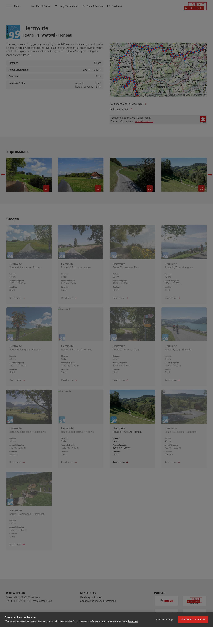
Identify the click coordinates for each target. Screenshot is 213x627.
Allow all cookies (193, 619)
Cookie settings (164, 619)
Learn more (133, 621)
